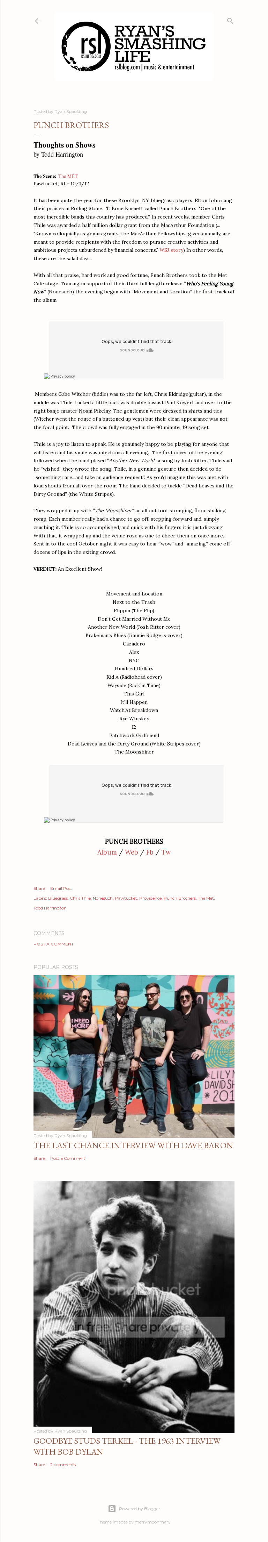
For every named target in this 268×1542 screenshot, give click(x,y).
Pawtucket (126, 898)
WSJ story (171, 250)
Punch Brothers (180, 898)
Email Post (61, 888)
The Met (206, 898)
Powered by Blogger (139, 1508)
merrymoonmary (153, 1522)
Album (107, 852)
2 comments (63, 1464)
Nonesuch (103, 898)
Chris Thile (80, 898)
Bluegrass (58, 898)
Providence (150, 898)
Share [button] (39, 888)
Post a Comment (54, 944)
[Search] (230, 19)
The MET (68, 176)
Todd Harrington (50, 908)
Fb (150, 852)
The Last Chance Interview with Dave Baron (133, 1145)
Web (131, 852)
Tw (166, 852)
